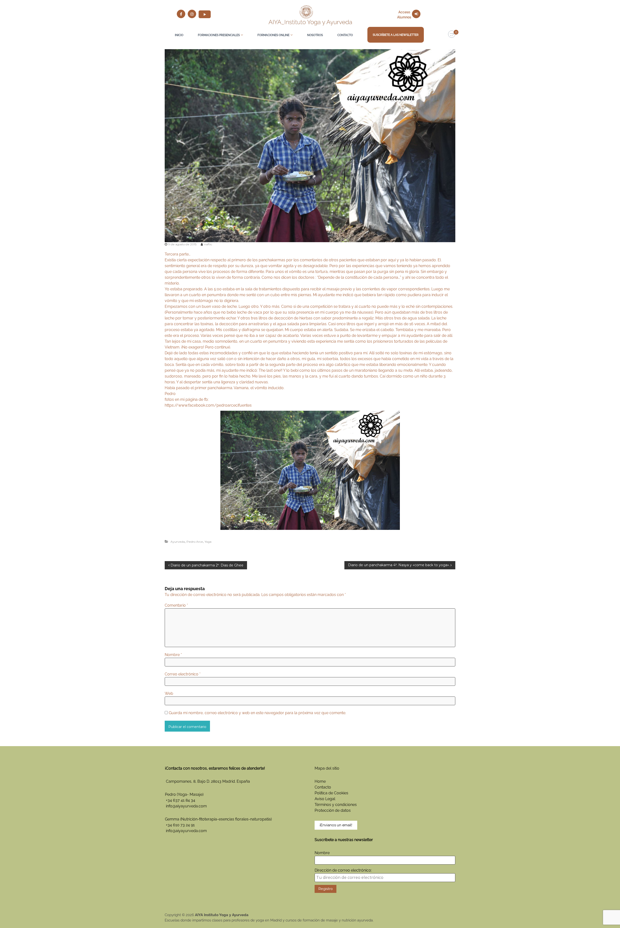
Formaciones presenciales (219, 35)
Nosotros (315, 35)
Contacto (345, 35)
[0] (452, 34)
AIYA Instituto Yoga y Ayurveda (221, 915)
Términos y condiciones (336, 804)
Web (169, 693)
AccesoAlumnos (404, 14)
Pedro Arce (194, 541)
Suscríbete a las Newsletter (395, 35)
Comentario (176, 605)
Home (320, 781)
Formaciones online (273, 35)
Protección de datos (333, 810)
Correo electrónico (183, 674)
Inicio (179, 35)
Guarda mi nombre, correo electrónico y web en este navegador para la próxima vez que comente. (257, 713)
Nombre (173, 654)
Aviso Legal (325, 799)
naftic (208, 244)
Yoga (208, 541)
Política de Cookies (331, 793)
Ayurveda (177, 541)
